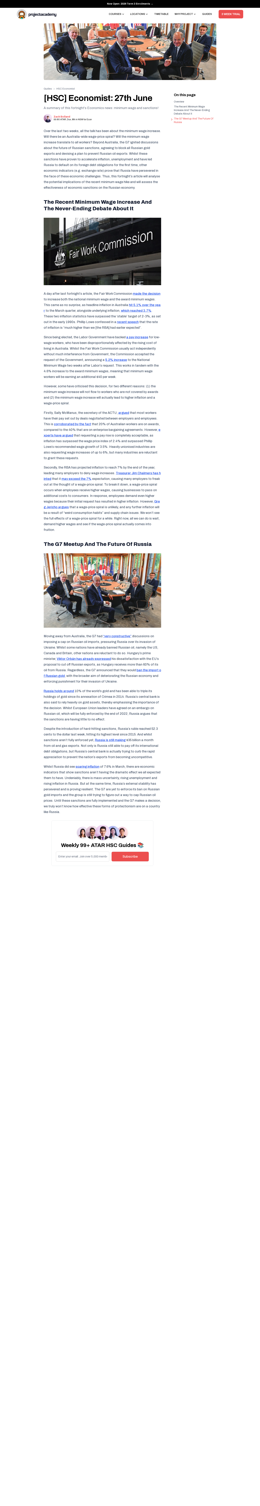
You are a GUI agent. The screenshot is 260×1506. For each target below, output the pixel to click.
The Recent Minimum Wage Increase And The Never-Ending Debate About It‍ (192, 110)
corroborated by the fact (72, 424)
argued (123, 413)
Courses (115, 14)
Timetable (161, 14)
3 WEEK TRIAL (230, 14)
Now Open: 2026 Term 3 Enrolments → (130, 3)
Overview (179, 101)
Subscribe (130, 856)
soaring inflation (87, 766)
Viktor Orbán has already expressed (84, 659)
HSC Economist (65, 88)
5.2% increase (116, 360)
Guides (207, 14)
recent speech (128, 322)
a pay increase (137, 337)
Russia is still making (110, 740)
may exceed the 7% (76, 479)
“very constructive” (117, 636)
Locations (137, 14)
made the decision (146, 293)
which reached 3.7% (136, 310)
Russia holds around (59, 691)
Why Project (184, 14)
